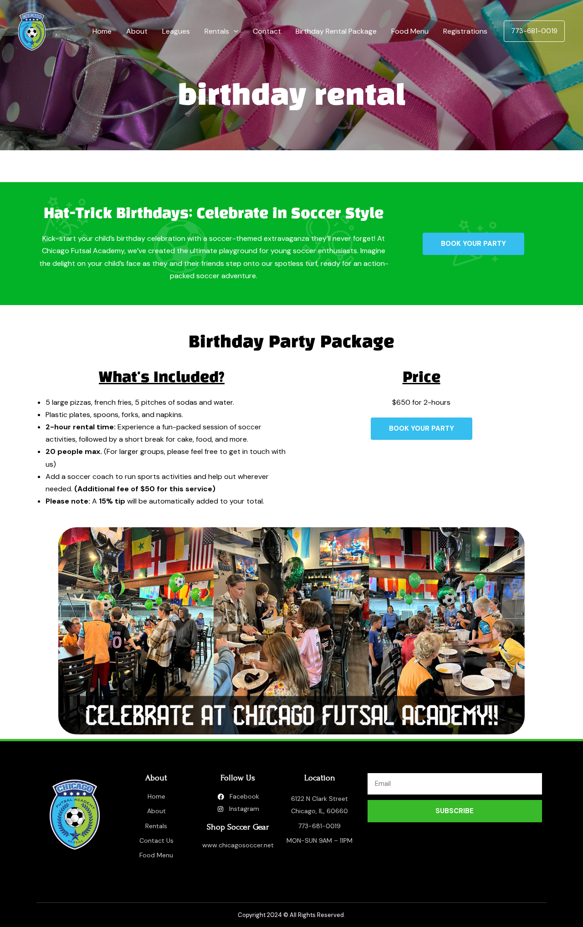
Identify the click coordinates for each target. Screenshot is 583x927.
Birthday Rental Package (336, 31)
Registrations (465, 31)
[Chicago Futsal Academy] (32, 31)
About (137, 31)
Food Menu (410, 31)
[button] (233, 31)
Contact (267, 31)
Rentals (217, 31)
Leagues (176, 31)
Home (102, 31)
